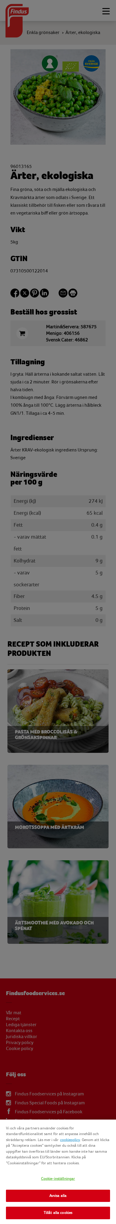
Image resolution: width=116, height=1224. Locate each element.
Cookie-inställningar (58, 1179)
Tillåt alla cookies (58, 1213)
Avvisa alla (58, 1196)
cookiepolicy (70, 1140)
